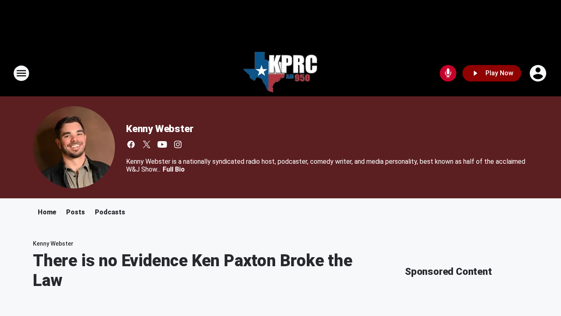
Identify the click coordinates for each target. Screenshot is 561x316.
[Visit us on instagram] (178, 144)
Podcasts (110, 212)
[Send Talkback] (448, 73)
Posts (75, 212)
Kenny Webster (159, 129)
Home (47, 212)
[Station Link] (280, 73)
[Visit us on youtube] (162, 144)
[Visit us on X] (147, 144)
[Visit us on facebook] (131, 144)
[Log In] (539, 73)
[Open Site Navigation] (21, 73)
